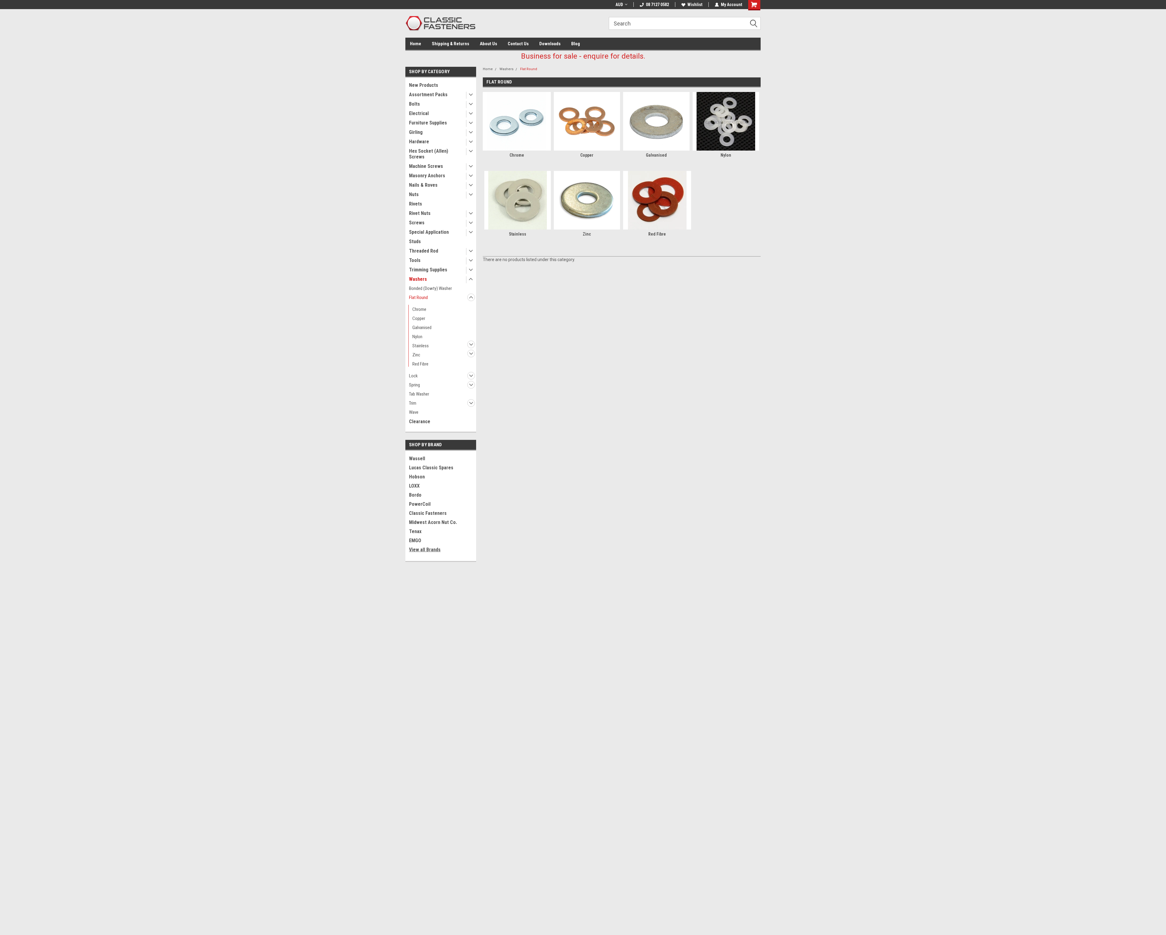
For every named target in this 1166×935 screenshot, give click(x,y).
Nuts (414, 194)
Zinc (416, 355)
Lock (413, 376)
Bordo (415, 495)
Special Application (429, 232)
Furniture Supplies (428, 123)
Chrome (419, 309)
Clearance (419, 421)
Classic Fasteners (428, 513)
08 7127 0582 (657, 4)
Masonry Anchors (427, 175)
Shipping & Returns (450, 43)
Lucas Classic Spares (431, 468)
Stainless (420, 345)
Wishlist (694, 4)
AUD (619, 4)
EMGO (415, 540)
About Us (488, 43)
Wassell (417, 458)
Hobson (417, 477)
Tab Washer (419, 394)
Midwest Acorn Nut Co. (433, 522)
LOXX (414, 486)
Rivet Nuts (420, 213)
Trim (412, 403)
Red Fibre (420, 364)
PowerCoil (420, 504)
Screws (416, 223)
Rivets (415, 204)
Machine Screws (426, 166)
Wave (413, 412)
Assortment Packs (428, 94)
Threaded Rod (423, 251)
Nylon (417, 336)
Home (415, 43)
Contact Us (518, 43)
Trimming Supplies (428, 270)
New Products (423, 85)
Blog (575, 43)
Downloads (550, 43)
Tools (415, 260)
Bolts (414, 104)
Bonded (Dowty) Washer (430, 288)
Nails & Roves (423, 185)
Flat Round (418, 297)
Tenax (415, 531)
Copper (418, 318)
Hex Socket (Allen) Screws (428, 154)
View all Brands (425, 549)
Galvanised (421, 327)
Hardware (419, 141)
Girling (416, 132)
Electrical (419, 113)
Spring (414, 385)
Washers (418, 279)
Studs (415, 241)
